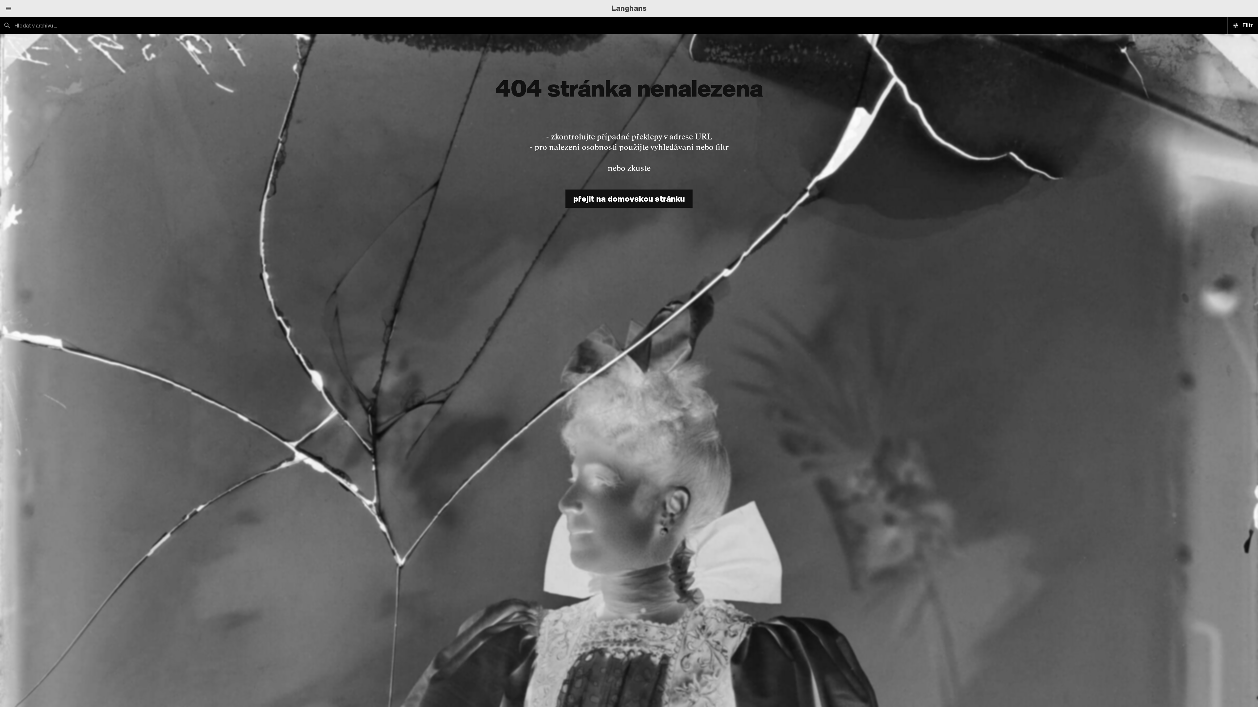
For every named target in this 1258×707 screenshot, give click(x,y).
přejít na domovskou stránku (629, 199)
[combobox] (314, 25)
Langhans (629, 8)
